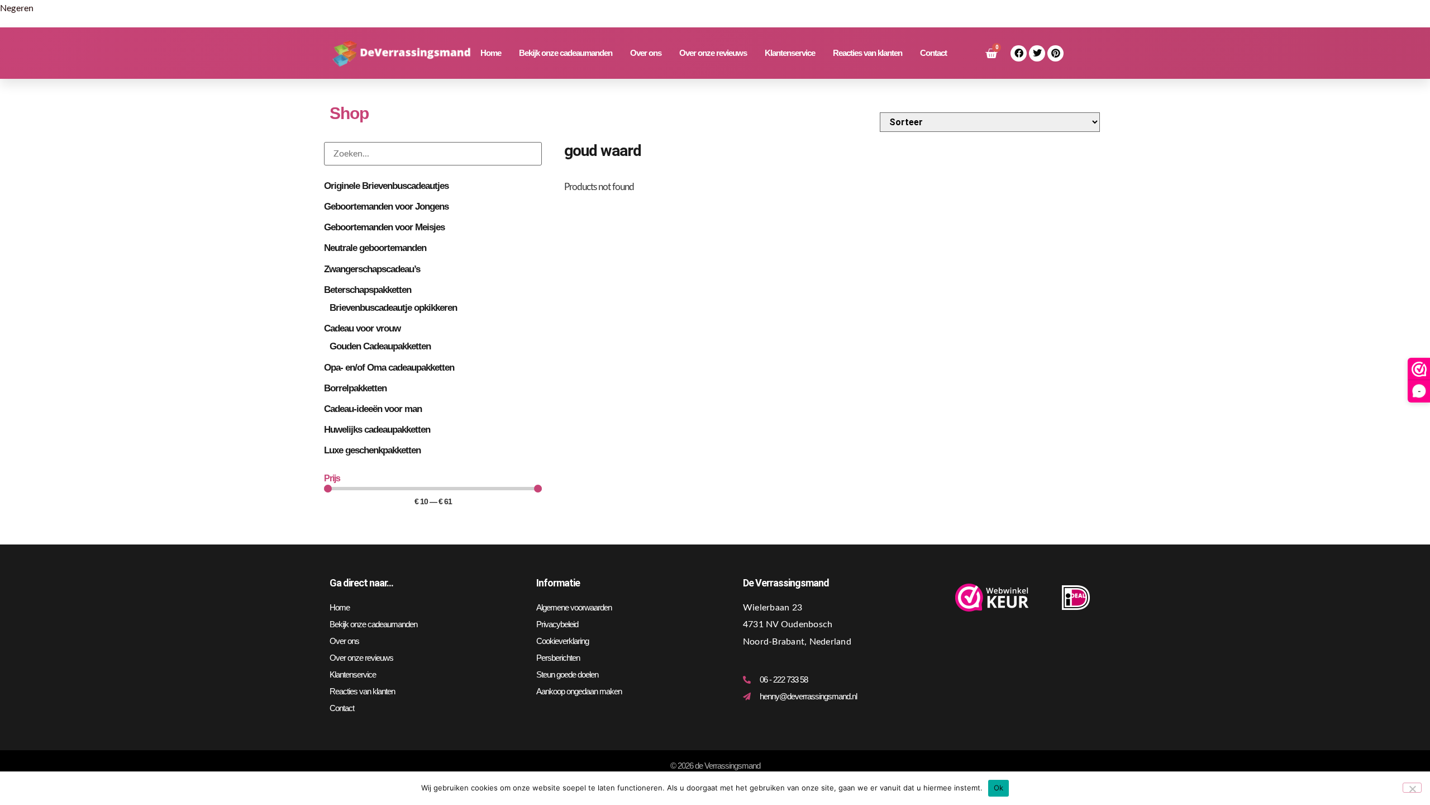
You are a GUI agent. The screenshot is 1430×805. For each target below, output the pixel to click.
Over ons (645, 53)
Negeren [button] (17, 8)
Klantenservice (790, 53)
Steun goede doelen (567, 674)
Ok (999, 787)
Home (490, 53)
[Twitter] (1037, 53)
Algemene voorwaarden (574, 607)
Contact (933, 53)
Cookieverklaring (562, 641)
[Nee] (1412, 788)
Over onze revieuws (713, 53)
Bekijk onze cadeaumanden (565, 53)
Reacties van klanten (867, 53)
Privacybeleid (557, 624)
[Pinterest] (1055, 53)
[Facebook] (1018, 53)
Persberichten (558, 657)
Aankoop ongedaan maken (579, 691)
